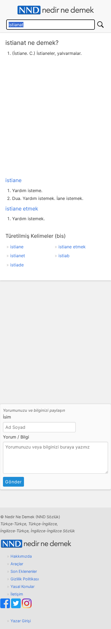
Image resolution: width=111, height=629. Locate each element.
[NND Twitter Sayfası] (16, 606)
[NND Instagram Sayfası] (27, 606)
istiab (64, 255)
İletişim (17, 594)
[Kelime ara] (100, 24)
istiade (17, 264)
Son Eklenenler (24, 571)
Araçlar (17, 563)
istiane (13, 180)
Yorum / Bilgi (16, 437)
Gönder (13, 481)
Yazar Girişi (21, 620)
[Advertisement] (55, 115)
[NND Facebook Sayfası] (5, 606)
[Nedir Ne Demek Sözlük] (55, 10)
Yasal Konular (22, 586)
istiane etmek (21, 208)
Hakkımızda (21, 556)
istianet (17, 255)
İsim (7, 417)
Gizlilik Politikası (25, 579)
